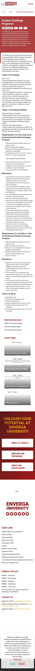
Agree (13, 664)
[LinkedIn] (7, 513)
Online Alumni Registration (11, 554)
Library (4, 546)
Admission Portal (8, 540)
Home (3, 12)
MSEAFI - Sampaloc (8, 575)
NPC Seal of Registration (10, 563)
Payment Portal (7, 551)
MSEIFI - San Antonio (9, 578)
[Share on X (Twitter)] (21, 28)
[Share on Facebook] (16, 28)
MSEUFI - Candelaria (8, 584)
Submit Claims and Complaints (12, 532)
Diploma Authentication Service (12, 557)
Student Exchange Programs (24, 12)
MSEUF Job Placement (9, 548)
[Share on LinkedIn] (25, 28)
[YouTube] (27, 513)
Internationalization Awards (13, 330)
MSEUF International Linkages (13, 323)
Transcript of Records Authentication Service (17, 560)
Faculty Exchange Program (12, 326)
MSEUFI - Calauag (8, 581)
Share (7, 28)
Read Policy (17, 659)
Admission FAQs (7, 537)
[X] (15, 513)
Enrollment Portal (8, 543)
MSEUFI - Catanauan (9, 587)
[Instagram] (19, 513)
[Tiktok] (23, 513)
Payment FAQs (7, 534)
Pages (11, 12)
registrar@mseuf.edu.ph (22, 601)
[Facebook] (11, 513)
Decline (21, 664)
